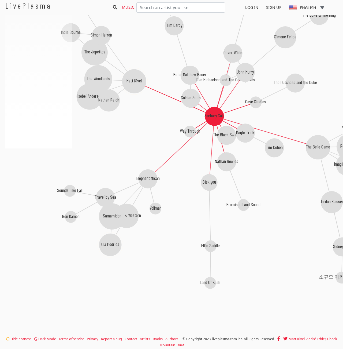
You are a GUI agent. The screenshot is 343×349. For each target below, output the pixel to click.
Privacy (92, 338)
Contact (131, 338)
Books (158, 338)
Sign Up (274, 7)
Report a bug (111, 338)
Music (128, 7)
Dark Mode (47, 338)
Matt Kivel (297, 338)
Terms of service (71, 338)
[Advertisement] (38, 177)
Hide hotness (20, 338)
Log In (251, 7)
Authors (171, 338)
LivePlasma (28, 5)
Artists (145, 338)
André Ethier (316, 338)
